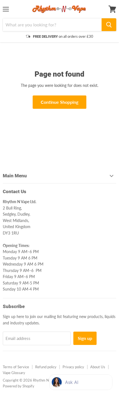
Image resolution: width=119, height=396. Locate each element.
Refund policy (45, 367)
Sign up (85, 338)
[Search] (109, 24)
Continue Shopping (59, 102)
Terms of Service (16, 367)
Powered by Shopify (18, 386)
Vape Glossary (14, 372)
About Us (97, 367)
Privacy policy (73, 367)
